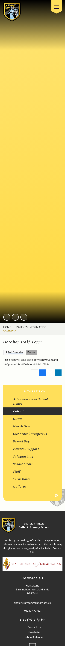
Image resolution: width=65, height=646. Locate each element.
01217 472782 (32, 610)
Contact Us (34, 627)
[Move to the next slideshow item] (15, 317)
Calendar (9, 330)
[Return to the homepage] (12, 12)
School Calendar (34, 637)
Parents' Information (31, 327)
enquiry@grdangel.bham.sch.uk (32, 603)
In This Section (34, 391)
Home (7, 327)
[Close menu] (56, 6)
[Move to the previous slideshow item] (6, 317)
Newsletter (34, 632)
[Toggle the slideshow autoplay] (23, 317)
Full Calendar (15, 352)
